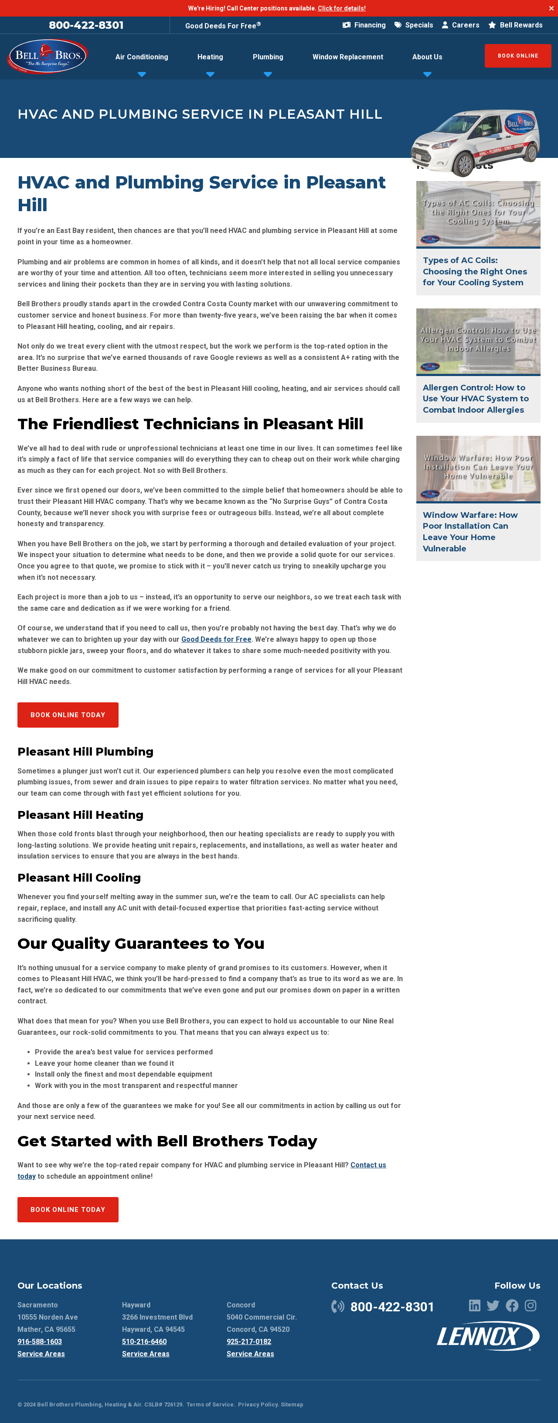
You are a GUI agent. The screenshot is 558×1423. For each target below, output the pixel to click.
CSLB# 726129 (162, 1404)
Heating (210, 57)
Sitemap (292, 1404)
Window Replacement (348, 57)
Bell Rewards (520, 25)
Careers (465, 25)
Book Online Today (68, 715)
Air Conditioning (142, 57)
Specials (418, 25)
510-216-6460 (144, 1341)
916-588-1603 (39, 1341)
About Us (427, 57)
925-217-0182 (249, 1341)
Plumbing (268, 57)
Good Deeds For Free (223, 26)
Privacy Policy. (258, 1404)
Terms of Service (210, 1404)
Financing (369, 25)
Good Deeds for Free (216, 639)
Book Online (518, 56)
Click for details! (342, 8)
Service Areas (41, 1354)
